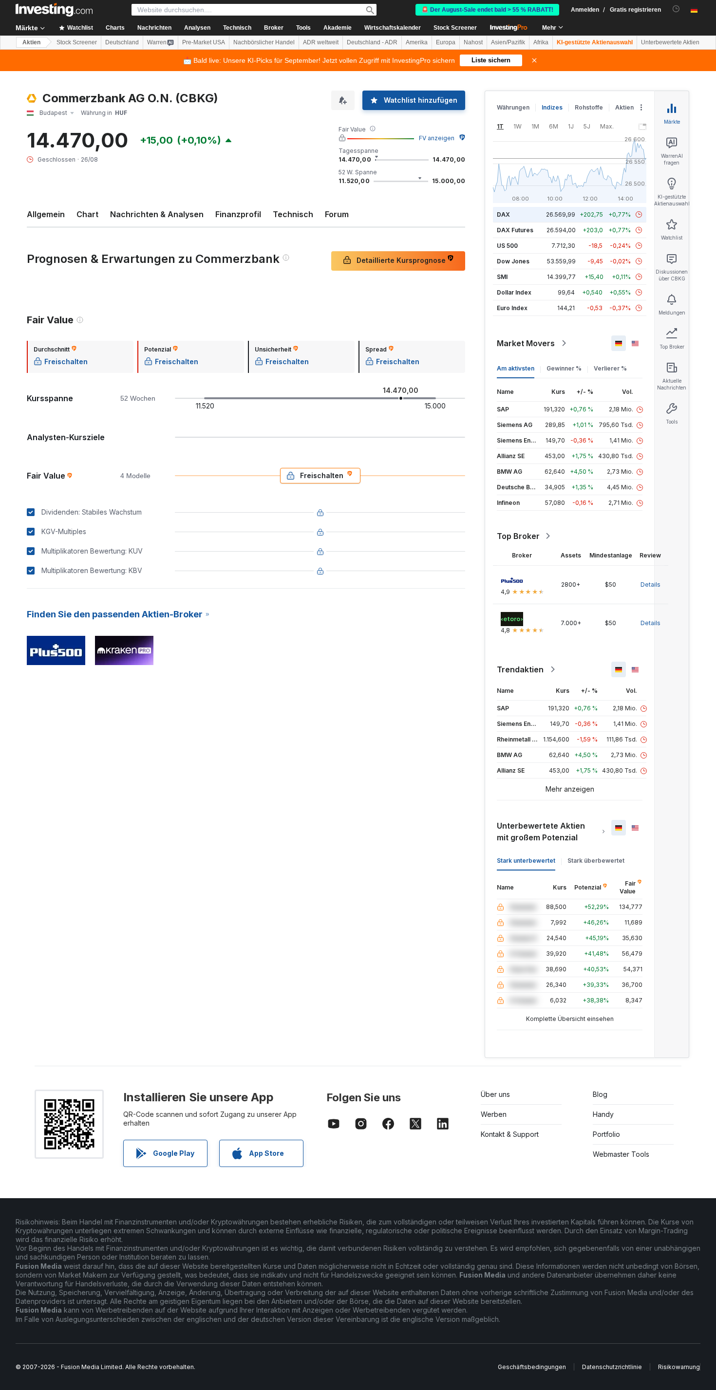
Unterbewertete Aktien (670, 42)
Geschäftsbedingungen (532, 1367)
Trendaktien (520, 669)
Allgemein (46, 214)
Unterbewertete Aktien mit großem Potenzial (541, 831)
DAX (503, 214)
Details (650, 584)
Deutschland (122, 42)
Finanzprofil (238, 214)
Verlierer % (610, 368)
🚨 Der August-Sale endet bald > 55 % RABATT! (487, 9)
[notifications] (676, 9)
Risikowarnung (679, 1367)
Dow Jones (513, 261)
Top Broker (518, 536)
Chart (87, 214)
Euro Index (512, 308)
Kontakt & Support (510, 1134)
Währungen (513, 107)
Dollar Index (514, 292)
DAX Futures (515, 230)
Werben (494, 1114)
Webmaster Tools (621, 1154)
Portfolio (606, 1134)
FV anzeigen (436, 138)
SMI (502, 276)
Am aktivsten (515, 368)
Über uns (495, 1094)
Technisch (293, 214)
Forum (337, 214)
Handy (603, 1114)
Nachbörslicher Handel (264, 42)
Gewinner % (564, 368)
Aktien (31, 42)
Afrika (540, 42)
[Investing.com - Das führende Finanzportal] (54, 10)
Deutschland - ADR (372, 42)
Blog (600, 1094)
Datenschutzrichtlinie (612, 1367)
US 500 (507, 245)
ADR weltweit (321, 42)
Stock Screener (455, 27)
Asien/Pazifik (508, 42)
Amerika (417, 42)
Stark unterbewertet (526, 860)
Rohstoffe (589, 107)
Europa (445, 42)
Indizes (552, 107)
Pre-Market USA (203, 42)
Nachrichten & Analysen (157, 214)
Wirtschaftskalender (392, 27)
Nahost (473, 42)
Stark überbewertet (595, 860)
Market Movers (526, 343)
